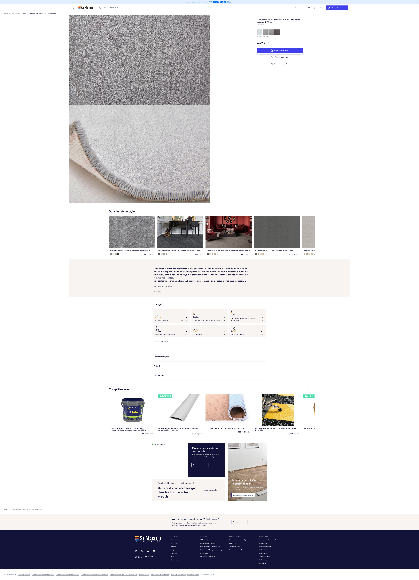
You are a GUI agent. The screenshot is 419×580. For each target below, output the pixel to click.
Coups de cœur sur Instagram (239, 540)
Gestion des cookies (193, 575)
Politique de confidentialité (178, 575)
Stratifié (173, 546)
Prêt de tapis (204, 553)
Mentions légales (144, 575)
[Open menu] (73, 8)
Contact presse (263, 560)
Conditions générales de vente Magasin (43, 575)
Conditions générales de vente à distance (67, 575)
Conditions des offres (24, 575)
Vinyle (173, 550)
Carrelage (174, 543)
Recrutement (262, 563)
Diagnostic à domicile (207, 556)
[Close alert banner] (417, 2)
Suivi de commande (265, 546)
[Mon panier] (321, 8)
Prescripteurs (263, 553)
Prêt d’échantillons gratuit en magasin (212, 550)
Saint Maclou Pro (264, 556)
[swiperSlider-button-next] (307, 211)
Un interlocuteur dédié (207, 543)
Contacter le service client (267, 550)
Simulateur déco (234, 546)
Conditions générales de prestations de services (94, 575)
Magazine (232, 543)
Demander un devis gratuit (267, 540)
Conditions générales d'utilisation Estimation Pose (123, 575)
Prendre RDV (263, 543)
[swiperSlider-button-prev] (302, 211)
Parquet (173, 540)
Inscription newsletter (236, 550)
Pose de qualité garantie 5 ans (210, 546)
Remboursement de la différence (160, 575)
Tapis (173, 556)
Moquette (174, 553)
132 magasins (204, 540)
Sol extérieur (175, 560)
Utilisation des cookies (208, 574)
